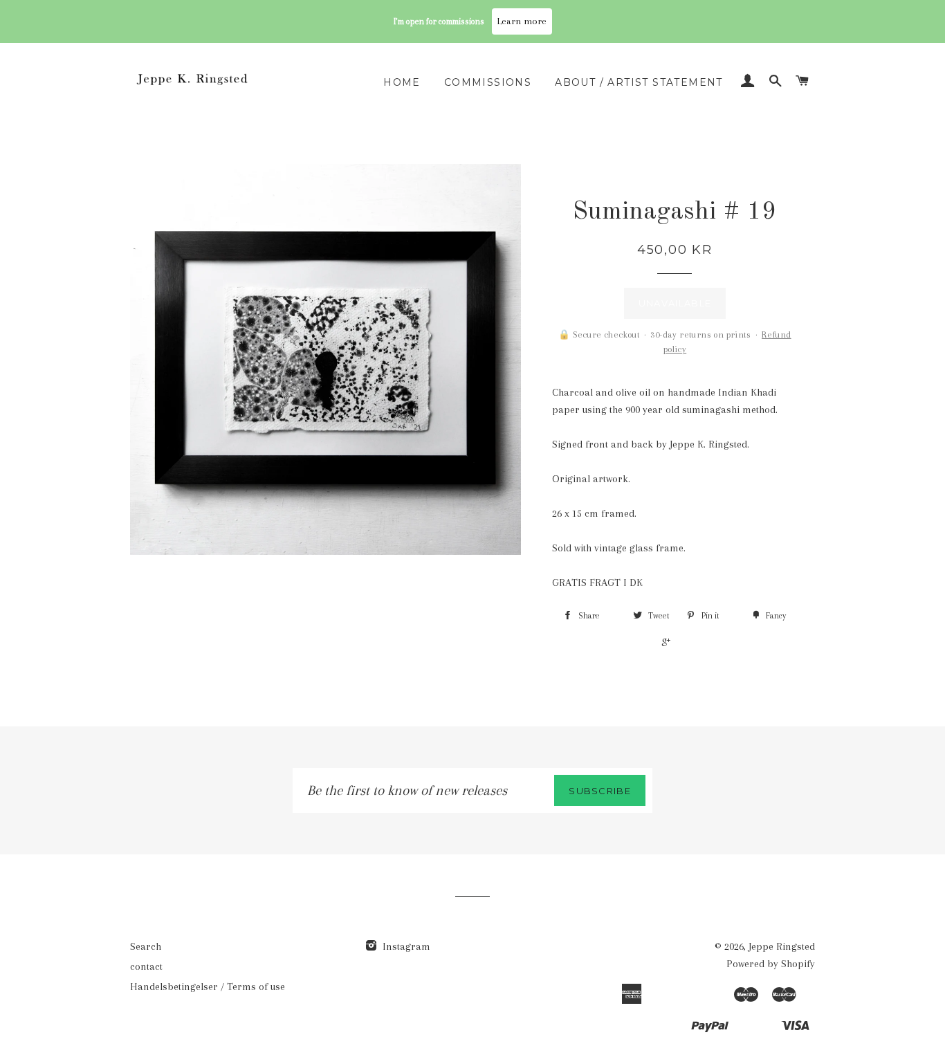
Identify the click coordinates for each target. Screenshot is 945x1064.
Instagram (405, 946)
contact (146, 966)
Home (402, 82)
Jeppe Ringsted (782, 946)
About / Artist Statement (639, 82)
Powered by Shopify (770, 963)
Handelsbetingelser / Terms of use (207, 986)
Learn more (522, 21)
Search (145, 946)
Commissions (487, 82)
